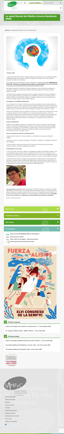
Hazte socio (9, 209)
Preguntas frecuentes (11, 410)
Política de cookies (10, 413)
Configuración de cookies (12, 416)
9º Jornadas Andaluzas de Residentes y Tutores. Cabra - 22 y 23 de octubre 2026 (28, 345)
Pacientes (7, 402)
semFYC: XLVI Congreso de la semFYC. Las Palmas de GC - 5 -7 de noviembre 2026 (28, 326)
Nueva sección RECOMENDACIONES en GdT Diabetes (24, 234)
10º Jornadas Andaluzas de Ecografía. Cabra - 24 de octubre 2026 (24, 349)
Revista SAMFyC (35, 3)
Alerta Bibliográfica (10, 396)
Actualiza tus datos (12, 215)
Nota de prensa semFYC (17, 237)
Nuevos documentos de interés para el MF (22, 241)
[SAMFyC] (12, 5)
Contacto (7, 407)
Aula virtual (9, 222)
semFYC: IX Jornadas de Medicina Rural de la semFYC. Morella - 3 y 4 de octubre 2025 (29, 340)
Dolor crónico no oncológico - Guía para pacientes (24, 239)
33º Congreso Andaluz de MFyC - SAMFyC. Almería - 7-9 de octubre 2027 (25, 331)
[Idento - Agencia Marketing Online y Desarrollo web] (6, 424)
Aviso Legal (8, 418)
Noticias (7, 30)
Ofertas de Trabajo (10, 399)
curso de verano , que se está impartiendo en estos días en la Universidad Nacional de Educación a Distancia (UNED (32, 84)
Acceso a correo (9, 405)
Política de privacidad (11, 421)
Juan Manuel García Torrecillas (14, 189)
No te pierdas (10, 229)
